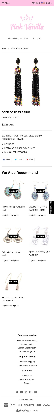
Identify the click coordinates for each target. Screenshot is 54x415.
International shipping (27, 365)
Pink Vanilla (29, 399)
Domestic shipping (27, 362)
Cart (39, 38)
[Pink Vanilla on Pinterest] (26, 392)
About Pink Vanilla (27, 379)
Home (4, 49)
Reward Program (27, 352)
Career (27, 383)
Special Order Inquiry (27, 348)
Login (4, 117)
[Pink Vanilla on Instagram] (35, 392)
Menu (7, 3)
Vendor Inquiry (27, 344)
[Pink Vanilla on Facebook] (21, 392)
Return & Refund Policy (27, 340)
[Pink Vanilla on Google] (31, 392)
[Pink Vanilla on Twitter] (17, 392)
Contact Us (27, 376)
